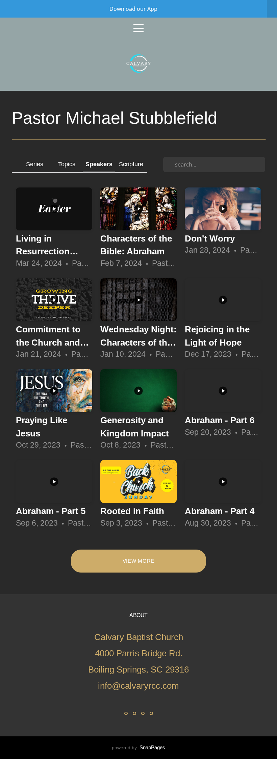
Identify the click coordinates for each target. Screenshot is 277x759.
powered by (138, 747)
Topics (66, 164)
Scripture (131, 164)
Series (34, 164)
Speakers (98, 164)
